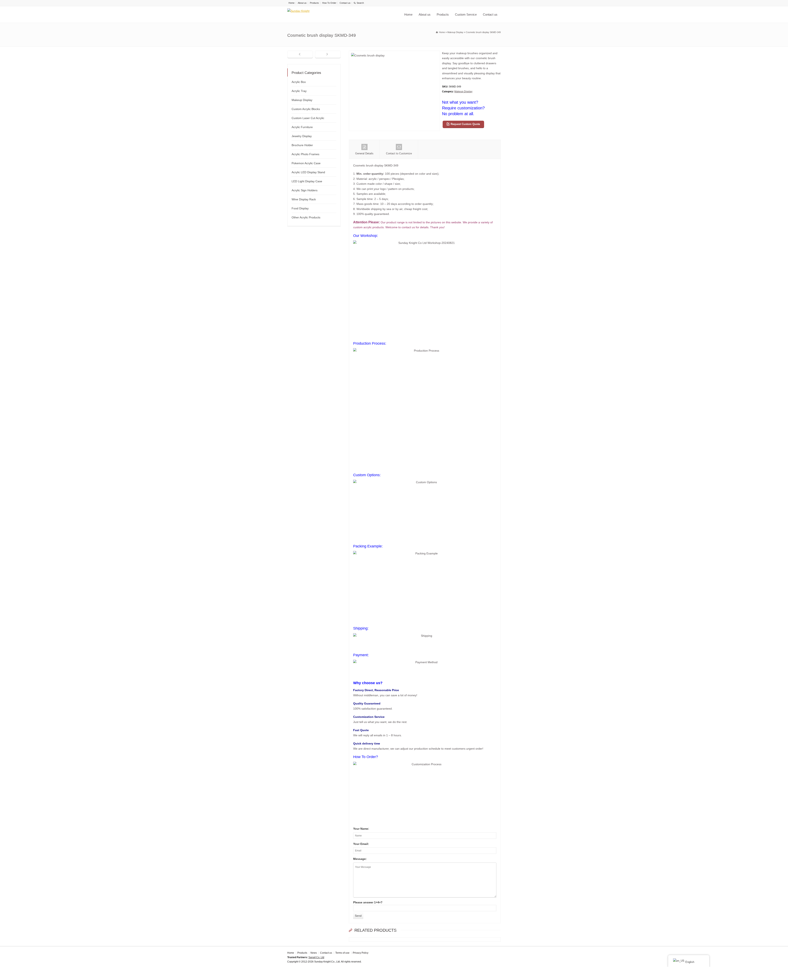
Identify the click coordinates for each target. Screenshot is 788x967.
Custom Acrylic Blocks (306, 109)
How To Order (329, 3)
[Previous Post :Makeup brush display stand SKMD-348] (300, 55)
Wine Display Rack (304, 199)
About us (302, 3)
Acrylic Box (299, 82)
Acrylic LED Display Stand (308, 172)
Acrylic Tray (299, 91)
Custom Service (466, 14)
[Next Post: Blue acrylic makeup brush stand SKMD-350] (328, 55)
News (313, 952)
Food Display (300, 208)
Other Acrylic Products (306, 217)
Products (314, 3)
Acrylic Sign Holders (304, 190)
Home (291, 3)
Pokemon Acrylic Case (306, 163)
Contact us (345, 3)
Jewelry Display (302, 136)
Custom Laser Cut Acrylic (308, 118)
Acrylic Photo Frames (305, 154)
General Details (364, 153)
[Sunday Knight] (320, 14)
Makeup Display (463, 91)
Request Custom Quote (465, 124)
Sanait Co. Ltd (316, 957)
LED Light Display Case (307, 181)
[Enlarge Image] (394, 53)
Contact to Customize (399, 153)
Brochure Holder (302, 145)
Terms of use (342, 952)
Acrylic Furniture (302, 127)
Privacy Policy (360, 952)
